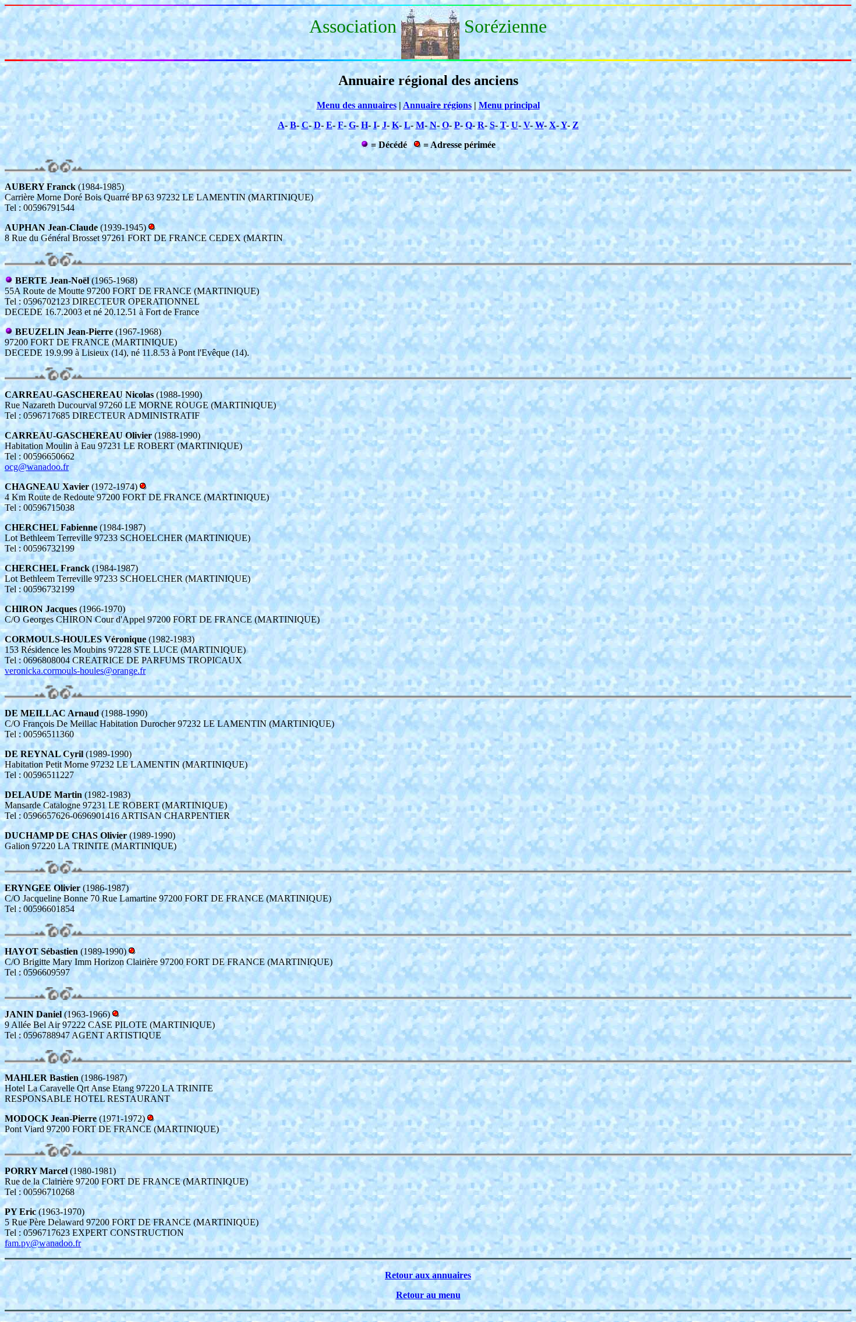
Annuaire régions (437, 105)
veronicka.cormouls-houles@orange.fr (75, 671)
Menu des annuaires (357, 105)
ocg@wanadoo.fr (37, 467)
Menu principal (509, 105)
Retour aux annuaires (428, 1275)
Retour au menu (428, 1295)
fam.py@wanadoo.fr (43, 1243)
